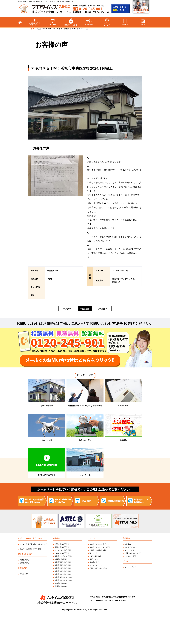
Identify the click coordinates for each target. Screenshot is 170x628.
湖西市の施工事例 (61, 559)
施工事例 (53, 24)
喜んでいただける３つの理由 (30, 549)
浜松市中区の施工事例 (63, 568)
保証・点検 (94, 559)
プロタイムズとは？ (131, 547)
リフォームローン (96, 565)
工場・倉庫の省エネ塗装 (98, 568)
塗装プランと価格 (71, 25)
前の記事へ (67, 309)
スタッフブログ (130, 567)
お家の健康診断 (95, 556)
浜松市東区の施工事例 (63, 571)
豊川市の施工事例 (61, 586)
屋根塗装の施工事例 (62, 547)
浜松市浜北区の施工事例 (63, 577)
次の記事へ (103, 309)
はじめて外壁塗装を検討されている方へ (33, 545)
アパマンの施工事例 (62, 553)
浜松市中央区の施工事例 (63, 556)
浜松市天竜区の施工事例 (63, 580)
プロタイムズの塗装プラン (99, 544)
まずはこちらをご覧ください (34, 24)
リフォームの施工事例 (63, 550)
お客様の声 (89, 24)
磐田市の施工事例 (61, 583)
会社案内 (125, 25)
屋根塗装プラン (25, 563)
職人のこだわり (95, 553)
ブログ (143, 25)
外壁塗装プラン (25, 560)
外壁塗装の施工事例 (62, 544)
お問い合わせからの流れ (133, 553)
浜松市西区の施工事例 (63, 562)
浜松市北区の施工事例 (63, 565)
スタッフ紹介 (129, 550)
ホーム (33, 29)
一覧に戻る (85, 309)
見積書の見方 (94, 562)
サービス (107, 25)
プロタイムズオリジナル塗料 (100, 547)
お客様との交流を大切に (98, 550)
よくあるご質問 (130, 556)
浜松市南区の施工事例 (63, 574)
